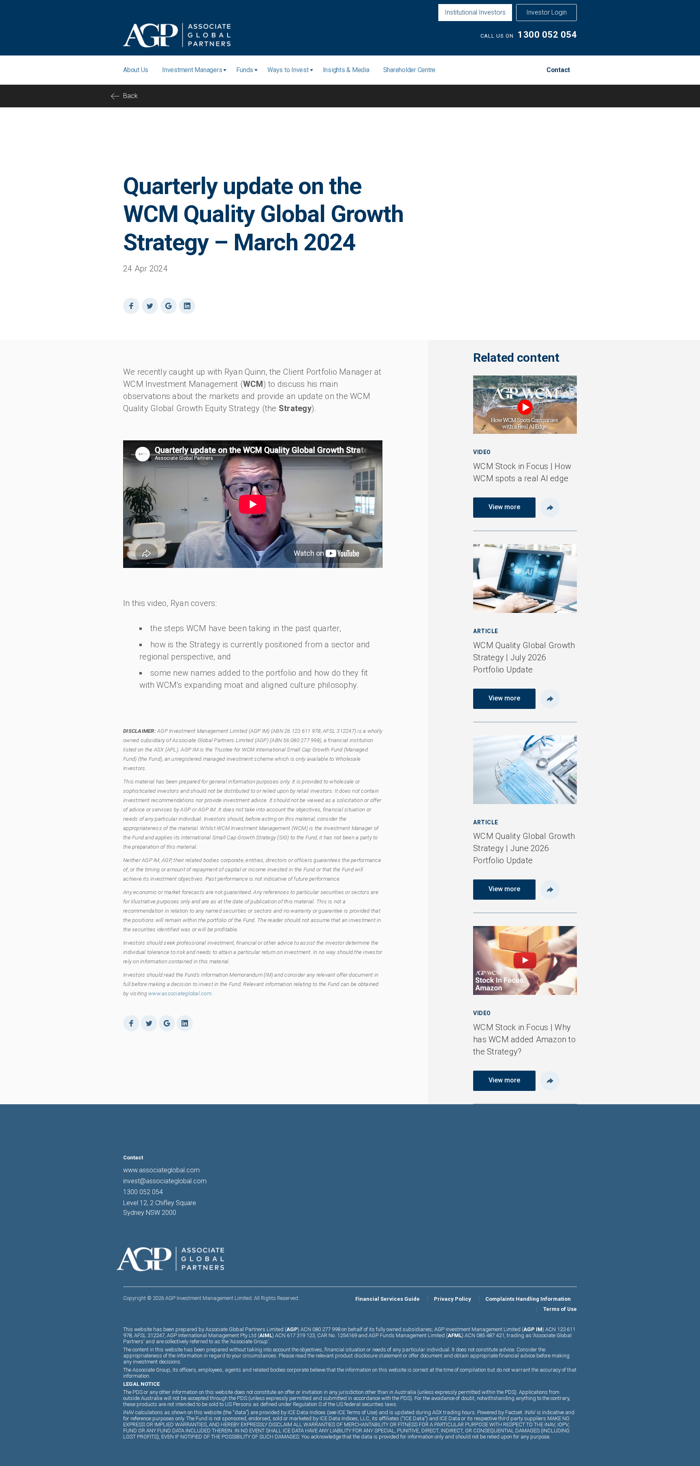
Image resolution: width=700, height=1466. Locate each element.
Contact (558, 70)
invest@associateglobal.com (165, 1181)
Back (130, 96)
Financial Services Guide (387, 1299)
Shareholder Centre (409, 70)
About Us (135, 70)
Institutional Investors (475, 12)
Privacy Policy (452, 1299)
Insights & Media (346, 70)
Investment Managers (192, 70)
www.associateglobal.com (179, 993)
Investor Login (546, 12)
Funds (244, 70)
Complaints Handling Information (528, 1299)
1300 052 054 (547, 35)
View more (504, 507)
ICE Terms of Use (356, 1412)
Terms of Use (560, 1309)
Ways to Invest (288, 70)
